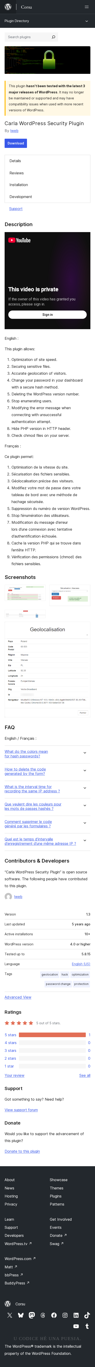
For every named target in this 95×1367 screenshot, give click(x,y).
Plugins (56, 1196)
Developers (14, 1235)
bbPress (14, 1275)
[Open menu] (87, 7)
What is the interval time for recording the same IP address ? (32, 789)
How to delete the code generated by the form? (25, 771)
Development (20, 196)
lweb (14, 130)
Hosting (11, 1196)
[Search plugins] (53, 37)
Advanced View (18, 997)
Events (56, 1227)
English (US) (81, 964)
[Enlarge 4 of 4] (84, 628)
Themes (56, 1188)
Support (16, 208)
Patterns (57, 1204)
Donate (58, 1235)
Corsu (20, 1304)
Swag (57, 1243)
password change (58, 984)
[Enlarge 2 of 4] (84, 591)
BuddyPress (17, 1283)
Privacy (11, 1204)
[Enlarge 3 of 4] (39, 616)
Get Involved (61, 1219)
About (10, 1179)
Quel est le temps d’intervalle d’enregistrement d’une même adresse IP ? (40, 841)
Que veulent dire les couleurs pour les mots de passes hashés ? (33, 806)
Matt (11, 1267)
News (9, 1188)
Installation (18, 184)
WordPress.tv (18, 1243)
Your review (14, 1075)
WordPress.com (20, 1258)
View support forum (21, 1110)
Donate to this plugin (22, 1151)
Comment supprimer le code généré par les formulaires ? (28, 824)
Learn (9, 1219)
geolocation (50, 974)
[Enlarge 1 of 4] (39, 591)
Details (15, 160)
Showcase (59, 1179)
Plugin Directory (17, 21)
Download (16, 143)
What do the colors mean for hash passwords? (26, 753)
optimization (80, 974)
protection (81, 984)
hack (65, 974)
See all (84, 1075)
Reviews (16, 173)
